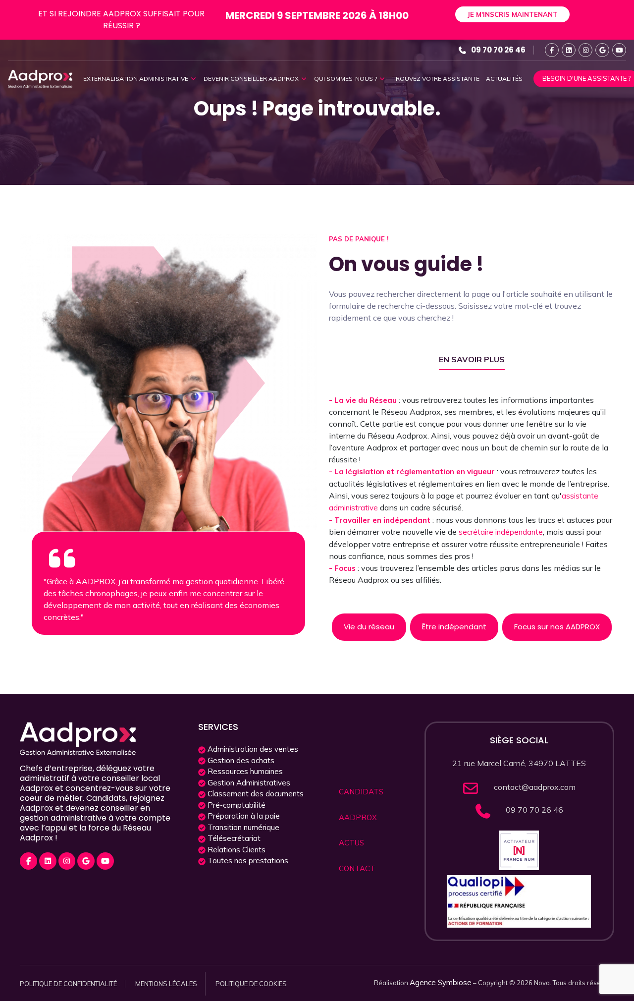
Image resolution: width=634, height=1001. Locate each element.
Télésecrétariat (233, 838)
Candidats (361, 791)
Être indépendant (454, 626)
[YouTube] (619, 50)
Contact (357, 868)
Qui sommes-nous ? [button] (346, 78)
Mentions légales (166, 984)
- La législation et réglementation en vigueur (413, 471)
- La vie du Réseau (364, 400)
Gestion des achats (240, 760)
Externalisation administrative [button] (136, 78)
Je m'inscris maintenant (512, 14)
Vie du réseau (369, 626)
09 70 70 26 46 (498, 50)
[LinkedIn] (569, 50)
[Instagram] (585, 50)
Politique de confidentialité (68, 984)
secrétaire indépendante (501, 532)
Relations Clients (235, 849)
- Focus (343, 568)
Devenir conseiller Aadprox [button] (252, 78)
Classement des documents (255, 793)
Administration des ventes (252, 749)
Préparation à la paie (243, 816)
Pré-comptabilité (235, 805)
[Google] (602, 50)
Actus (351, 842)
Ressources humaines (244, 771)
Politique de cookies (251, 984)
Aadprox (358, 817)
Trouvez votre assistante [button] (435, 78)
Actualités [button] (504, 78)
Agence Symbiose (441, 982)
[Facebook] (552, 50)
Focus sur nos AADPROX (557, 626)
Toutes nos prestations (247, 860)
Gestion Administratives (248, 782)
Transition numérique (242, 827)
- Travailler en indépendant (380, 520)
